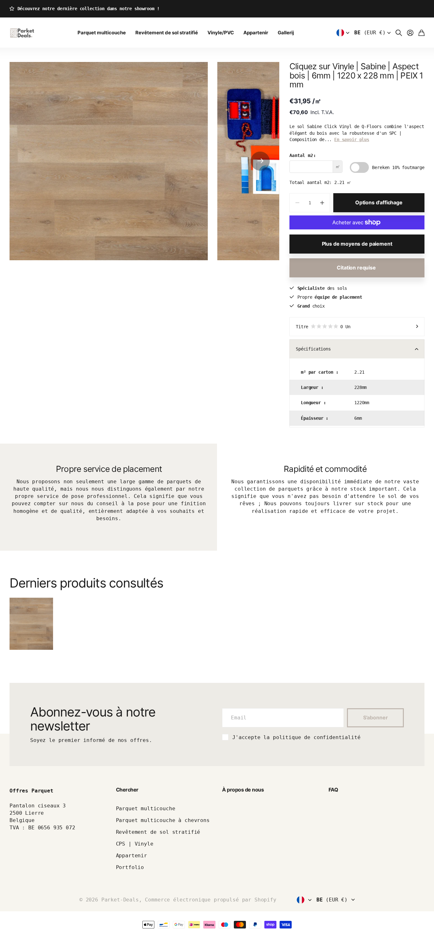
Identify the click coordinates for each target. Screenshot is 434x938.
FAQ (333, 789)
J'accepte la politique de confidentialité (296, 737)
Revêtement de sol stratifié (166, 33)
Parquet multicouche (102, 33)
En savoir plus (351, 139)
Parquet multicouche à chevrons (163, 820)
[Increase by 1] (322, 202)
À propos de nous (243, 789)
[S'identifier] (410, 33)
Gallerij (286, 33)
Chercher (127, 789)
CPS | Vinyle (134, 844)
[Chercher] (399, 33)
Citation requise (357, 267)
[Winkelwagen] (421, 33)
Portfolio (130, 867)
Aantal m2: (302, 155)
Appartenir (255, 33)
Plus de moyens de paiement (357, 244)
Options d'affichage (379, 202)
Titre (323, 326)
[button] (260, 161)
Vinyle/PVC (220, 33)
